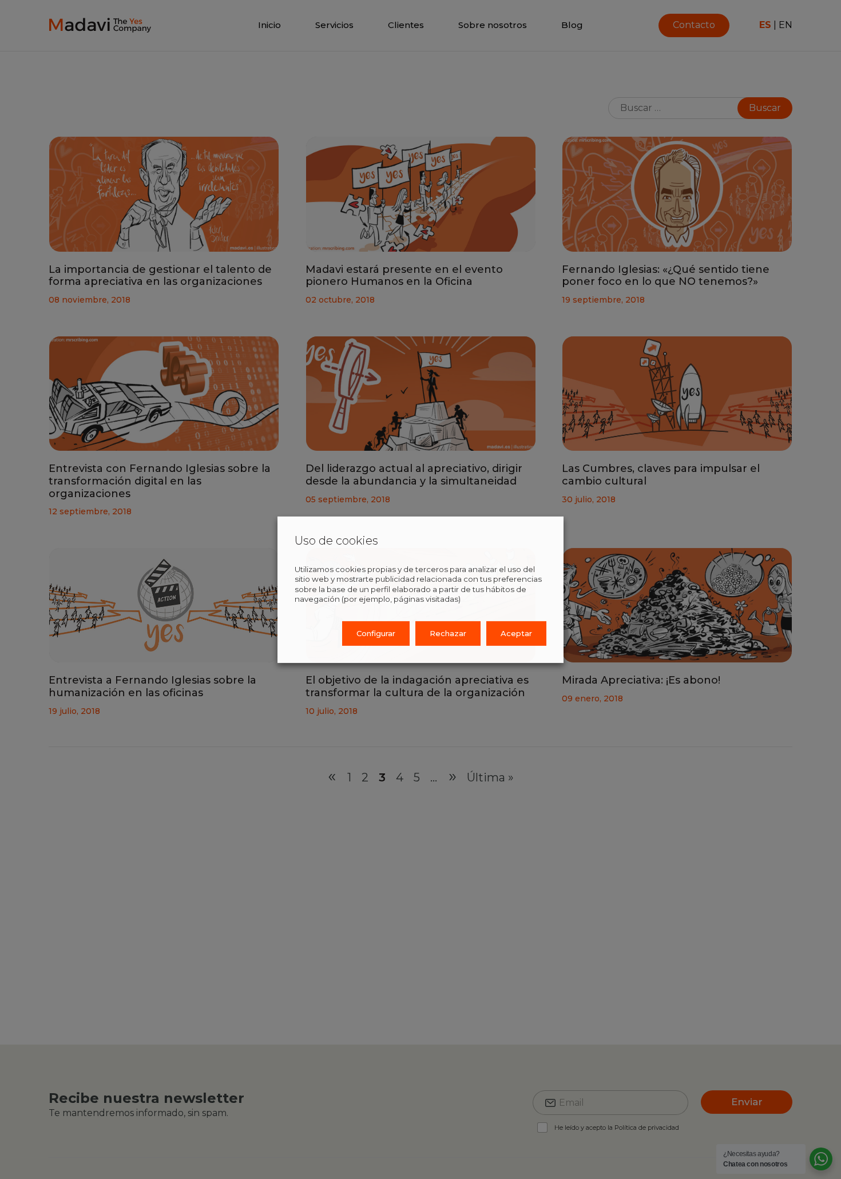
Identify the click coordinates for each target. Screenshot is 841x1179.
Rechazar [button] (448, 633)
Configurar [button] (375, 633)
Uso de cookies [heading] (336, 540)
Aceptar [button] (516, 633)
